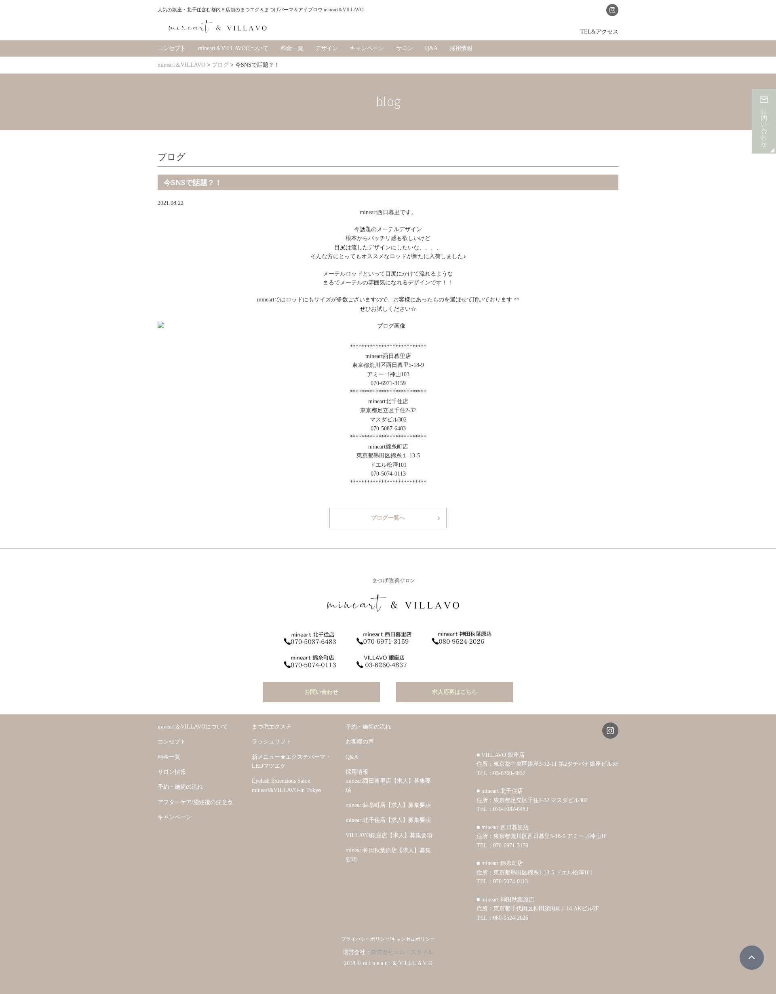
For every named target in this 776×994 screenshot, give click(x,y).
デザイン (326, 48)
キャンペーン (367, 48)
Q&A (431, 48)
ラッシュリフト (271, 742)
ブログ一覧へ (388, 518)
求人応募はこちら (454, 692)
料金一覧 (291, 48)
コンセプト (172, 48)
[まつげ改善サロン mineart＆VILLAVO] (218, 26)
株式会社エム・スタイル (402, 952)
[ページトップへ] (752, 958)
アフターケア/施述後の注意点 (195, 802)
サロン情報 (172, 772)
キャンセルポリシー (413, 939)
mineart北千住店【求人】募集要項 (388, 820)
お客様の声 (360, 742)
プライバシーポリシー (365, 939)
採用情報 (461, 48)
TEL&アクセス (599, 31)
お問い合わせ (321, 692)
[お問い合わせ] (764, 149)
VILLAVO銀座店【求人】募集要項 (389, 835)
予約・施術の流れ (180, 787)
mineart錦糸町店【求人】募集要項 (388, 805)
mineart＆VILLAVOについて (233, 48)
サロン (404, 48)
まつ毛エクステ (271, 727)
